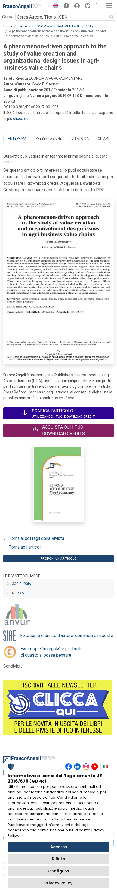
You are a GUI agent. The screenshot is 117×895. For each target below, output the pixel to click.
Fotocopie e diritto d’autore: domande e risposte (66, 635)
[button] (54, 7)
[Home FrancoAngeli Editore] (22, 6)
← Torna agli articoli (22, 547)
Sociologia (21, 584)
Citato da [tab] (80, 138)
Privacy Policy (58, 883)
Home (7, 26)
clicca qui (21, 118)
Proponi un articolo (59, 559)
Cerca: (8, 16)
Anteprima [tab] (17, 138)
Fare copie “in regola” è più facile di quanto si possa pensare (52, 652)
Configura (58, 871)
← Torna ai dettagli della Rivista (33, 538)
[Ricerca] (111, 17)
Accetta (58, 847)
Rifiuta (58, 859)
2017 (89, 26)
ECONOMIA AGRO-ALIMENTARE (56, 26)
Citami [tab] (103, 138)
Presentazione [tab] (49, 138)
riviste (22, 26)
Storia (18, 593)
